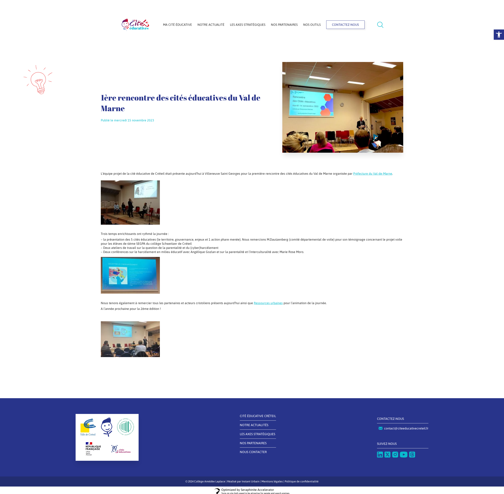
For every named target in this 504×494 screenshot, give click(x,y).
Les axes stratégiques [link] (247, 24)
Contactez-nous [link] (345, 24)
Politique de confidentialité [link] (302, 481)
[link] (499, 35)
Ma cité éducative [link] (177, 24)
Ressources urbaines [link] (268, 303)
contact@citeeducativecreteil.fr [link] (406, 428)
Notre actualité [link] (210, 24)
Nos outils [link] (312, 24)
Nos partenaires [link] (284, 24)
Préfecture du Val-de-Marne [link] (372, 173)
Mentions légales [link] (272, 481)
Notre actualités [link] (254, 425)
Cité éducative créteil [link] (258, 416)
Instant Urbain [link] (250, 481)
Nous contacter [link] (253, 452)
